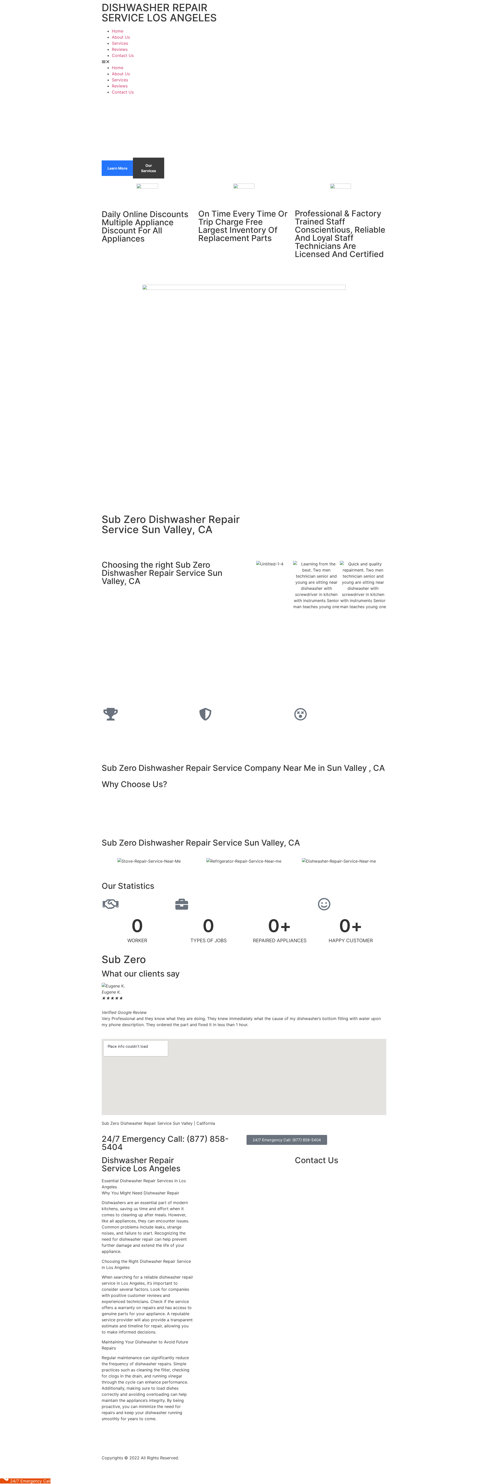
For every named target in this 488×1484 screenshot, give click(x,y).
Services (120, 43)
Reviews (120, 49)
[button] (244, 61)
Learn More (117, 168)
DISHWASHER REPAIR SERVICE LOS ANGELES (159, 12)
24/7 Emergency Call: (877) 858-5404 (165, 1143)
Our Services (148, 168)
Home (117, 31)
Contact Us (123, 55)
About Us (121, 37)
